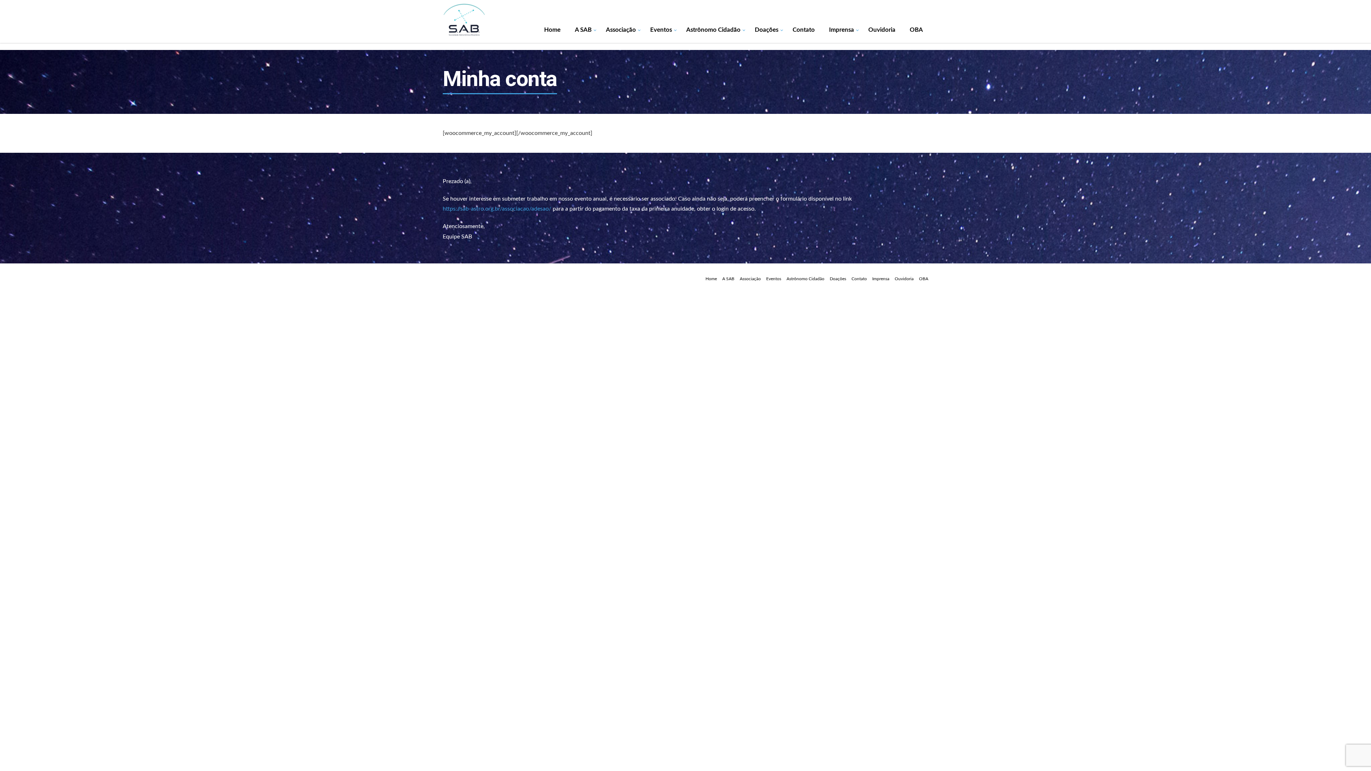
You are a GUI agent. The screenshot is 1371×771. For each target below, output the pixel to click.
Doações (766, 30)
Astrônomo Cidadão (713, 30)
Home (552, 30)
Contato (804, 30)
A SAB (583, 30)
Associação (621, 30)
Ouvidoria (881, 30)
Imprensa (841, 30)
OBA (916, 30)
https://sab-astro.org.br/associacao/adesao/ (497, 209)
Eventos (661, 30)
